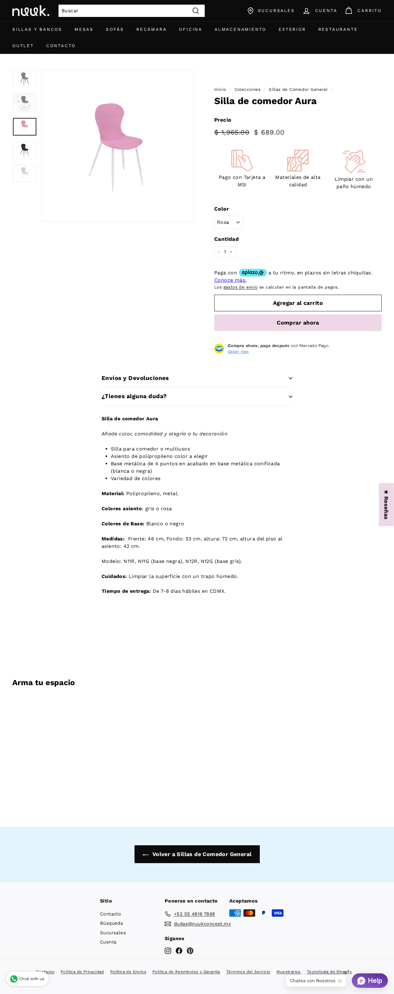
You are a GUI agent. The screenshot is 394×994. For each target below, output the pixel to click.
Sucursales (113, 932)
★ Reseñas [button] (386, 505)
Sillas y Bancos (37, 29)
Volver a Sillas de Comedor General (201, 854)
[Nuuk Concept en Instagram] (168, 950)
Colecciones (247, 89)
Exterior (292, 29)
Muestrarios (288, 971)
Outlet (23, 45)
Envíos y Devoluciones (135, 378)
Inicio (220, 89)
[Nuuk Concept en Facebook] (179, 950)
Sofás (115, 29)
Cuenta (108, 942)
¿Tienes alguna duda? (134, 396)
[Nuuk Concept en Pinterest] (190, 950)
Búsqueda (111, 923)
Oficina (190, 29)
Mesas (84, 29)
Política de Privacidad (82, 971)
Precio (222, 120)
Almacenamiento (240, 29)
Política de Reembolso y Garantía (186, 971)
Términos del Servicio (248, 971)
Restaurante (338, 29)
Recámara (151, 29)
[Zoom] (117, 145)
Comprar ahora (298, 322)
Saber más (238, 351)
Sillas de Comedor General (298, 89)
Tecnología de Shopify (329, 971)
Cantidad (226, 239)
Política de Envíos (128, 971)
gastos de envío (240, 287)
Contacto (61, 45)
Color (221, 209)
